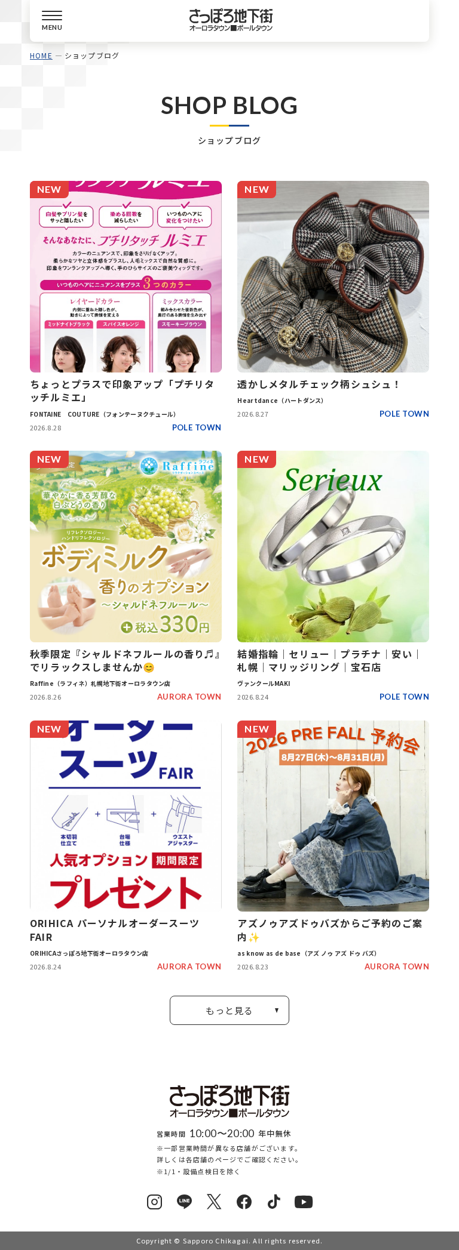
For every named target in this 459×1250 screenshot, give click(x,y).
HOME (41, 55)
